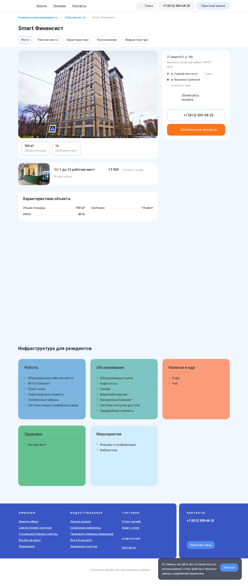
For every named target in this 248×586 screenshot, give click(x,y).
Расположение (107, 40)
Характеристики (77, 40)
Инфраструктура (136, 40)
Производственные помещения (91, 534)
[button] (22, 165)
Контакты (79, 6)
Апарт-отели (130, 527)
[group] (34, 174)
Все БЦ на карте (30, 540)
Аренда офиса (28, 521)
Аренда (42, 6)
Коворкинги (27, 546)
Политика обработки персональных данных (120, 570)
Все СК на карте (81, 540)
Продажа (59, 6)
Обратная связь (201, 545)
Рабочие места (48, 40)
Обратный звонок (213, 6)
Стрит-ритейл (131, 521)
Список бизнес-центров (35, 527)
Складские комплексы (85, 527)
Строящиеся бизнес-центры (38, 534)
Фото (25, 40)
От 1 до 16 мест (74, 169)
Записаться (199, 129)
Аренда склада (80, 521)
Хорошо (229, 567)
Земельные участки (83, 546)
